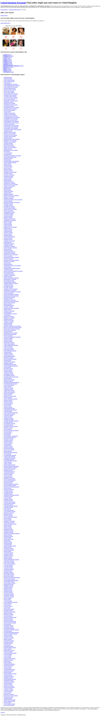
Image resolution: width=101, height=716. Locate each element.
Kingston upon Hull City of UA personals (13, 199)
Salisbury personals (8, 400)
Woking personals (8, 525)
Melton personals (7, 672)
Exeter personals (7, 405)
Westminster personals (9, 213)
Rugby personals (7, 518)
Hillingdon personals (8, 198)
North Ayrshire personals (9, 343)
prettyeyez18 (20, 38)
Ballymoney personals (9, 694)
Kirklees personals (8, 148)
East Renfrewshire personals (10, 523)
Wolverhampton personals (9, 207)
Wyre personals (7, 434)
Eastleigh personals (8, 401)
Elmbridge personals (8, 363)
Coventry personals (8, 166)
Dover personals (7, 453)
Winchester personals (8, 418)
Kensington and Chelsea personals (11, 257)
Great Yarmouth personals (9, 503)
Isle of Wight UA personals (10, 330)
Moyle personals (7, 702)
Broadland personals (8, 381)
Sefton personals (7, 179)
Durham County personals (9, 133)
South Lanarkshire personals (10, 162)
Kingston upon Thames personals (11, 301)
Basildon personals (8, 276)
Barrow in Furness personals (10, 617)
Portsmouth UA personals (9, 253)
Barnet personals (7, 154)
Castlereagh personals (8, 627)
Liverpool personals (8, 143)
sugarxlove (5, 38)
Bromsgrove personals (9, 512)
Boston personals (7, 648)
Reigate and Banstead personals (11, 365)
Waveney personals (8, 407)
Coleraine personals (8, 651)
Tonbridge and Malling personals (11, 420)
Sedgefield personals (8, 536)
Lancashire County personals (10, 96)
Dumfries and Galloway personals (11, 308)
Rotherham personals (8, 194)
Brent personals (7, 188)
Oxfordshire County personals (10, 120)
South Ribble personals (9, 459)
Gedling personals (8, 416)
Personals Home (4, 9)
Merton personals (7, 249)
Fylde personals (7, 605)
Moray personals (7, 537)
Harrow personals (8, 234)
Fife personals (7, 151)
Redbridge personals (8, 203)
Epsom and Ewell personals (10, 622)
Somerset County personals (10, 132)
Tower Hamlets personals (9, 236)
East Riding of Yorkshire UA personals (12, 155)
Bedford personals (8, 304)
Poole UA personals (8, 335)
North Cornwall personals (9, 563)
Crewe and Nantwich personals (11, 412)
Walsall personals (7, 192)
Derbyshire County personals (10, 109)
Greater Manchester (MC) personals (12, 85)
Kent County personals (9, 91)
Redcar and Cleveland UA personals (12, 328)
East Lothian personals (9, 510)
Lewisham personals (8, 205)
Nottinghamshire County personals (11, 107)
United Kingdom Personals (13, 2)
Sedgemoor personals (8, 438)
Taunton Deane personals (9, 456)
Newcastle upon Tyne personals (11, 184)
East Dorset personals (8, 552)
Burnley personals (8, 534)
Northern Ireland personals (10, 88)
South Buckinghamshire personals (11, 632)
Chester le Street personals (9, 658)
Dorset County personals (9, 146)
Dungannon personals (8, 670)
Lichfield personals (8, 493)
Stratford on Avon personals (10, 396)
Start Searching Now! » (6, 23)
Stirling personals (7, 547)
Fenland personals (8, 541)
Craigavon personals (8, 565)
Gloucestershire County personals (11, 125)
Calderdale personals (8, 245)
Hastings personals (8, 558)
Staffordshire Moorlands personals (11, 495)
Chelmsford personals (8, 286)
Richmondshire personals (9, 664)
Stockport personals (8, 177)
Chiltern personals (8, 528)
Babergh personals (8, 556)
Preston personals (8, 352)
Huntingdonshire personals (10, 282)
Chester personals (8, 386)
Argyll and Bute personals (9, 511)
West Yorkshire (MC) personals (11, 87)
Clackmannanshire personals (10, 673)
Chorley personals (8, 463)
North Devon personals (9, 522)
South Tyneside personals (9, 302)
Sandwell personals (8, 173)
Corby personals (7, 657)
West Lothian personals (9, 280)
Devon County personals (9, 110)
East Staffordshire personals (10, 455)
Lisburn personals (8, 429)
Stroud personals (7, 433)
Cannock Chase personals (9, 501)
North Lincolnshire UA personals (11, 294)
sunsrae (12, 38)
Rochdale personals (8, 239)
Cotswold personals (8, 566)
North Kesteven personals (9, 469)
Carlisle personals (8, 462)
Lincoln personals (8, 544)
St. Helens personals (8, 269)
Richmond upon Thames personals (11, 260)
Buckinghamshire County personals (11, 139)
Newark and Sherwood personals (11, 430)
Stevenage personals (8, 592)
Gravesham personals (8, 492)
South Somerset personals (9, 297)
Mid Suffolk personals (9, 530)
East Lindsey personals (9, 342)
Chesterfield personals (9, 473)
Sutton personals (7, 267)
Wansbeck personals (8, 636)
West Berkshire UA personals (10, 313)
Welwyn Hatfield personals (10, 479)
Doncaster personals (8, 170)
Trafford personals (8, 231)
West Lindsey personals (9, 562)
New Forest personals (8, 272)
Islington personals (8, 264)
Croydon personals (8, 152)
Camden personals (8, 225)
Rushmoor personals (8, 529)
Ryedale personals (8, 662)
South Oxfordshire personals (10, 359)
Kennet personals (7, 603)
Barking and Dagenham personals (11, 278)
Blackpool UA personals (9, 317)
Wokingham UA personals (9, 299)
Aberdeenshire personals (9, 212)
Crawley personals (8, 475)
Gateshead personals (8, 250)
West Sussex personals (9, 106)
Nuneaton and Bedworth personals (11, 382)
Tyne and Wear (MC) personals (11, 98)
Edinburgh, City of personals (10, 140)
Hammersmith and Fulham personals (12, 268)
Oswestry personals (8, 684)
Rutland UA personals (9, 686)
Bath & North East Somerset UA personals (13, 271)
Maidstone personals (8, 319)
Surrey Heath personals (9, 574)
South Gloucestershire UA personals (12, 202)
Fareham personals (8, 441)
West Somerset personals (9, 687)
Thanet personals (7, 360)
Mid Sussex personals (8, 357)
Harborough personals (9, 584)
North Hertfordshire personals (10, 383)
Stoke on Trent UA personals (10, 209)
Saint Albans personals (9, 349)
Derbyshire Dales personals (10, 621)
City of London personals (9, 703)
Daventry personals (8, 606)
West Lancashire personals (9, 437)
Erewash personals (8, 431)
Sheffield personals (8, 130)
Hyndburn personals (8, 572)
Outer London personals (9, 80)
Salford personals (7, 228)
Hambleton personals (8, 555)
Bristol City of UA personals (10, 147)
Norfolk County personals (9, 103)
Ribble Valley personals (9, 650)
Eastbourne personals (8, 504)
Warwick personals (8, 339)
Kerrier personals (7, 488)
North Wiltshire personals (9, 356)
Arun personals (7, 315)
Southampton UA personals (10, 220)
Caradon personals (8, 570)
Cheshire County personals (10, 114)
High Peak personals (8, 515)
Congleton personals (8, 507)
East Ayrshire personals (9, 385)
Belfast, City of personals (9, 185)
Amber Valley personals (9, 390)
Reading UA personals (9, 316)
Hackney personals (8, 238)
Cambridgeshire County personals (11, 122)
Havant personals (7, 404)
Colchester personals (8, 284)
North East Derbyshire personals (11, 484)
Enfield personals (7, 180)
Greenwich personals (8, 214)
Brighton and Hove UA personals (11, 195)
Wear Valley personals (9, 638)
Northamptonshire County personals (12, 117)
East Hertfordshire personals (10, 350)
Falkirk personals (7, 309)
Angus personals (7, 444)
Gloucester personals (8, 422)
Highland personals (8, 235)
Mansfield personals (8, 477)
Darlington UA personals (9, 478)
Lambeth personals (8, 187)
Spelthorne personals (8, 532)
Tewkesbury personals (9, 595)
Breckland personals (8, 368)
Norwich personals (8, 370)
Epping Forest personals (9, 379)
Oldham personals (8, 224)
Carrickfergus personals (9, 681)
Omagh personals (8, 666)
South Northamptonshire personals (11, 559)
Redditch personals (8, 589)
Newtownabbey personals (9, 583)
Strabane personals (8, 683)
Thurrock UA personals (9, 310)
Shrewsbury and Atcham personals (11, 486)
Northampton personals (9, 243)
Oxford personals (7, 312)
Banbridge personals (8, 677)
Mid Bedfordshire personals (10, 364)
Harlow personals (8, 598)
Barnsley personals (8, 221)
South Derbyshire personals (10, 545)
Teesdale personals (8, 698)
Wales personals (7, 82)
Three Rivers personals (9, 561)
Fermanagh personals (8, 646)
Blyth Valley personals (9, 573)
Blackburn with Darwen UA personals (12, 326)
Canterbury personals (8, 321)
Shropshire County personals (10, 172)
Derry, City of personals (9, 449)
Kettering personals (8, 554)
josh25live (5, 27)
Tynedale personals (8, 643)
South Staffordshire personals (10, 460)
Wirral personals (7, 159)
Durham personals (8, 514)
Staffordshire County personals (10, 104)
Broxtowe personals (8, 442)
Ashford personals (8, 445)
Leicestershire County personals (11, 118)
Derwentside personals (9, 550)
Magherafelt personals (9, 680)
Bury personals (7, 262)
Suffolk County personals (9, 113)
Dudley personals (8, 165)
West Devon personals (9, 665)
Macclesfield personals (9, 305)
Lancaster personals (8, 338)
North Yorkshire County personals (11, 121)
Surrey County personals (9, 99)
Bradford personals (8, 137)
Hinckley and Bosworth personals (11, 466)
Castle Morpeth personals (9, 669)
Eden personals (7, 661)
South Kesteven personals (9, 361)
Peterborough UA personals (10, 290)
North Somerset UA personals (10, 247)
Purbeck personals (8, 675)
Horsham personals (8, 371)
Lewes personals (7, 497)
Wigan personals (7, 163)
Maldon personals (8, 639)
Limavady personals (8, 688)
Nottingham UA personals (9, 183)
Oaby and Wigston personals (10, 653)
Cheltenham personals (9, 419)
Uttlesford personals (8, 618)
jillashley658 (20, 27)
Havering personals (8, 216)
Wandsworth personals (9, 181)
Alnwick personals (8, 691)
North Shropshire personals (10, 647)
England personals (8, 77)
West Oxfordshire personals (10, 485)
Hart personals (7, 540)
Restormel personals (8, 470)
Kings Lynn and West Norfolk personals (12, 327)
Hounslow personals (8, 232)
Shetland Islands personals (9, 699)
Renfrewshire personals (9, 273)
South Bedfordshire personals (10, 409)
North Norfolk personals (9, 471)
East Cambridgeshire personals (10, 602)
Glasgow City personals (9, 124)
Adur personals (7, 644)
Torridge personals (8, 635)
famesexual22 (12, 27)
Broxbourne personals (9, 548)
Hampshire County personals (10, 95)
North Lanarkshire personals (10, 157)
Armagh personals (8, 654)
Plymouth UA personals (9, 206)
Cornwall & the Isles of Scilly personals (12, 129)
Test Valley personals (8, 415)
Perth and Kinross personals (10, 334)
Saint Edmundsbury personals (10, 467)
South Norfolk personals (9, 408)
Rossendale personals (8, 625)
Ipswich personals (8, 394)
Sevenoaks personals (8, 425)
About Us (3, 712)
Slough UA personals (8, 393)
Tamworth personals (8, 610)
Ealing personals (7, 168)
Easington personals (8, 500)
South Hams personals (9, 569)
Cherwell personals (8, 346)
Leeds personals (7, 111)
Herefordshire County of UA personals (12, 265)
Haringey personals (8, 217)
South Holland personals (9, 581)
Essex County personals (9, 92)
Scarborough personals (9, 448)
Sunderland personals (8, 176)
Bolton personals (7, 190)
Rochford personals (8, 591)
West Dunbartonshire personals (10, 506)
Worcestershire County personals (11, 126)
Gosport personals (8, 600)
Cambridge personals (8, 389)
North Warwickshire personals (10, 633)
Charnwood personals (8, 293)
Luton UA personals (8, 258)
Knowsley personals (8, 306)
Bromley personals (8, 169)
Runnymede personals (9, 594)
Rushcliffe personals (8, 447)
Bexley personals (7, 223)
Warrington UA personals (9, 246)
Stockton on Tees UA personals (11, 254)
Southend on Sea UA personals (11, 289)
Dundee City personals (9, 320)
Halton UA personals (8, 387)
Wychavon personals (8, 403)
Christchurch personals (9, 676)
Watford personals (8, 588)
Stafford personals (8, 378)
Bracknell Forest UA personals (10, 426)
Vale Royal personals (8, 372)
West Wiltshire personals (9, 375)
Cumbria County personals (10, 136)
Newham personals (8, 201)
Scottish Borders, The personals (11, 436)
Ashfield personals (8, 411)
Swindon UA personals (9, 261)
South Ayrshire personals (9, 414)
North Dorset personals (9, 628)
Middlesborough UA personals (10, 332)
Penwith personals (8, 631)
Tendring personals (8, 323)
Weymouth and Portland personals (11, 629)
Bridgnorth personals (8, 659)
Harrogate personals (8, 298)
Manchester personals (8, 144)
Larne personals (7, 692)
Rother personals (7, 551)
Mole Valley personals (9, 576)
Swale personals (7, 367)
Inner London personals (9, 81)
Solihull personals (8, 242)
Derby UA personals (8, 210)
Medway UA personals (9, 196)
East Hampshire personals (9, 423)
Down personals (7, 624)
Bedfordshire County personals (10, 150)
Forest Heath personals (9, 640)
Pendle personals (7, 526)
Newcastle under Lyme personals (11, 376)
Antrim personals (7, 668)
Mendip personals (8, 451)
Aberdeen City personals (9, 240)
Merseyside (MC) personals (10, 89)
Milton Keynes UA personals (10, 227)
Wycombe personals (8, 287)
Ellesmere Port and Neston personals (12, 577)
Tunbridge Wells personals (9, 458)
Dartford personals (8, 543)
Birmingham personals (9, 102)
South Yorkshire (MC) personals (11, 93)
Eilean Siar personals (8, 697)
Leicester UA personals (9, 174)
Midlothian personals (8, 585)
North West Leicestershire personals (12, 533)
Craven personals (7, 655)
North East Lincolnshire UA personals (12, 291)
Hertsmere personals (8, 499)
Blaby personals (7, 508)
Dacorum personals (8, 331)
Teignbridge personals (9, 374)
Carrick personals (8, 519)
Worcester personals (8, 496)
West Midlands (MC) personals (10, 84)
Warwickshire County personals (11, 128)
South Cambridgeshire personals (11, 345)
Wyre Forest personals (9, 481)
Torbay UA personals (8, 348)
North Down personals (9, 596)
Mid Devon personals (8, 614)
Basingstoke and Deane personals (11, 295)
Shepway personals (8, 474)
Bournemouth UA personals (10, 279)
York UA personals (8, 256)
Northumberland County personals (11, 161)
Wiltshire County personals (10, 141)
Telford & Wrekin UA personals (11, 283)
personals (7, 54)
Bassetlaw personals (8, 427)
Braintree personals (8, 341)
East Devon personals (8, 354)
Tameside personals (8, 229)
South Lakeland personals (9, 464)
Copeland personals (8, 616)
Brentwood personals (8, 620)
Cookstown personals (8, 690)
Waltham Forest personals (9, 218)
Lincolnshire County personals (10, 115)
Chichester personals (8, 440)
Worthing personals (8, 482)
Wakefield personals (8, 158)
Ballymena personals (8, 642)
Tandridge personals (8, 587)
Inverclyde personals (8, 567)
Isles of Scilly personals (9, 705)
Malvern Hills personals (9, 609)
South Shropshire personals (10, 679)
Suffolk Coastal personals (9, 392)
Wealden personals (8, 324)
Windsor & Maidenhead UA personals (12, 337)
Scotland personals (8, 78)
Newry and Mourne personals (10, 517)
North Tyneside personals (9, 251)
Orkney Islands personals (9, 701)
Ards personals (7, 607)
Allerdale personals (8, 490)
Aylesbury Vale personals (9, 275)
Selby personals (7, 599)
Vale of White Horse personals (10, 398)
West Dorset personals (9, 489)
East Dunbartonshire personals (10, 452)
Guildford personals (8, 353)
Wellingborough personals (9, 611)
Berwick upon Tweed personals (11, 695)
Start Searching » (4, 15)
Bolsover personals (8, 613)
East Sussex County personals (10, 135)
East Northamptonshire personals (11, 580)
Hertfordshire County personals (11, 100)
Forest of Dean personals (9, 578)
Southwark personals (8, 191)
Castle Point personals (9, 539)
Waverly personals (8, 397)
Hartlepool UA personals (9, 521)
